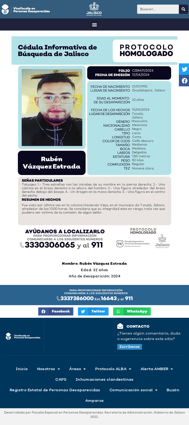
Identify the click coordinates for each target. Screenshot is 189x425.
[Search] (183, 9)
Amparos (94, 400)
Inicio (22, 369)
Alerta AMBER (154, 369)
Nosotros (46, 369)
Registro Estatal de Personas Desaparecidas (55, 390)
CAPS (61, 379)
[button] (94, 24)
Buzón (173, 390)
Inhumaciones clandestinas (105, 379)
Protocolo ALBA (111, 369)
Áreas (75, 369)
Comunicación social (131, 390)
